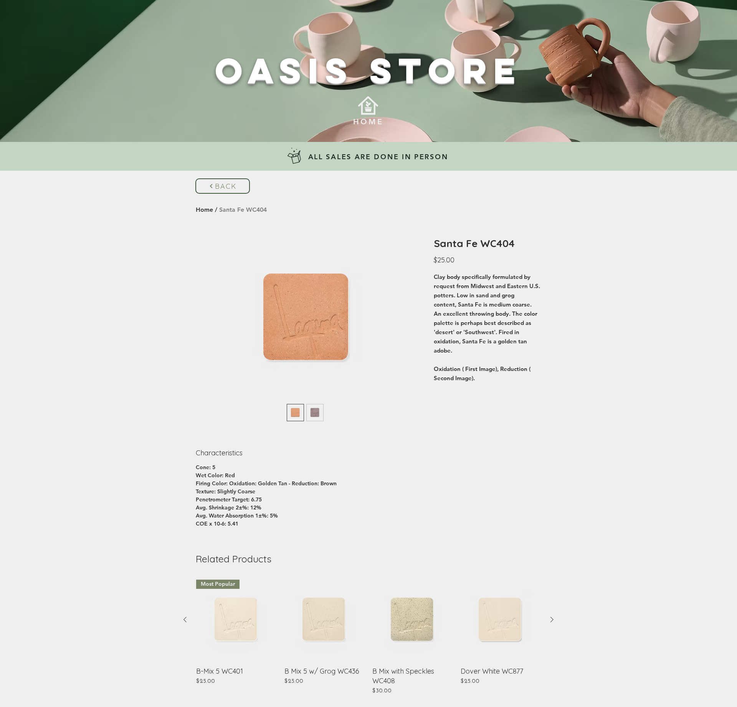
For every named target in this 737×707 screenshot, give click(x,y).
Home (204, 209)
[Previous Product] (185, 619)
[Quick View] (324, 620)
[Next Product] (552, 619)
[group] (368, 637)
